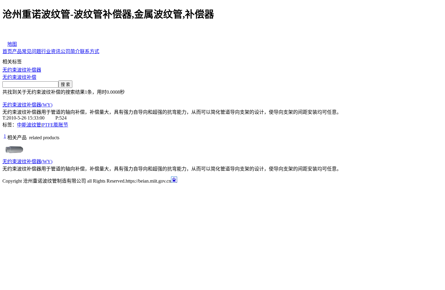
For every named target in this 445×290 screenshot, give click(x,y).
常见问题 (31, 51)
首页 (7, 51)
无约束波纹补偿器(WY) (27, 104)
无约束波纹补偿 (19, 77)
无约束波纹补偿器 (21, 69)
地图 (12, 44)
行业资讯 (51, 51)
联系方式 (89, 51)
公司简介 (70, 51)
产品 (17, 51)
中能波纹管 (29, 124)
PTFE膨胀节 (55, 124)
